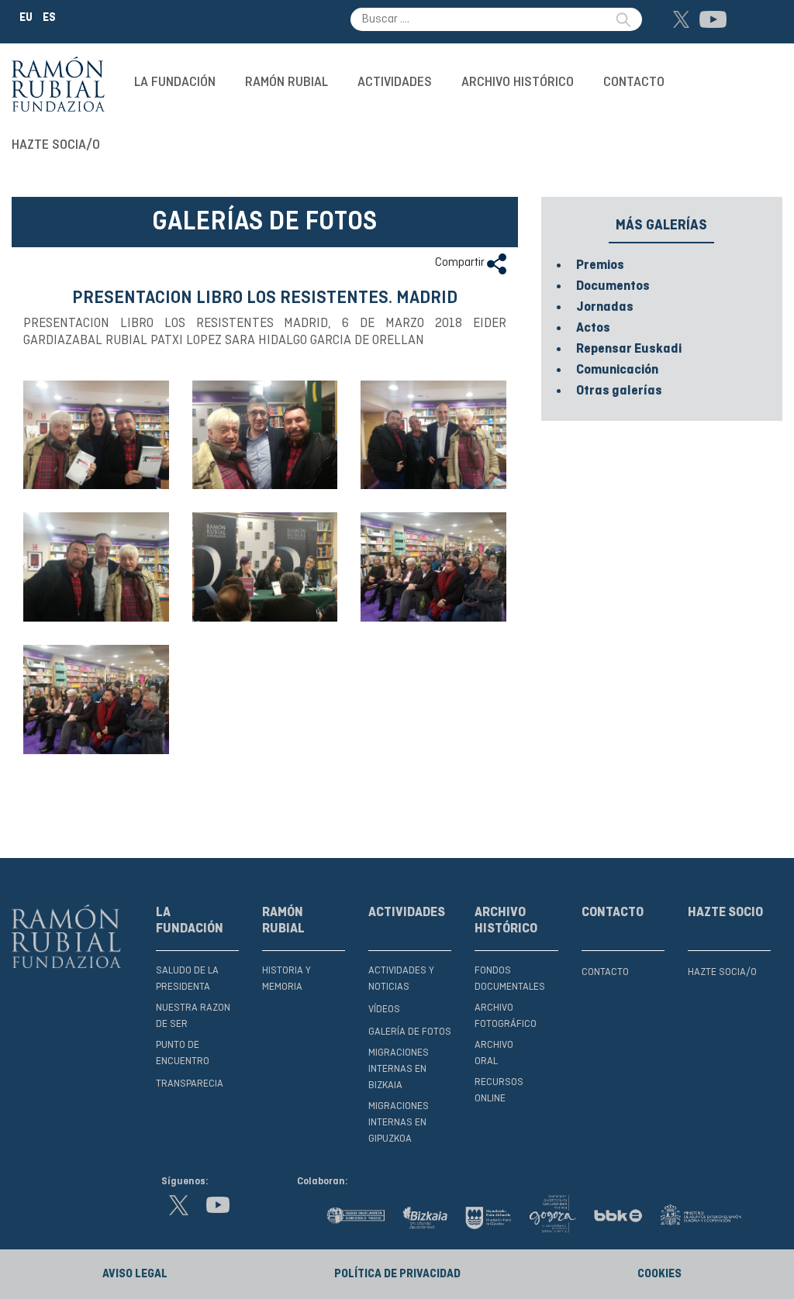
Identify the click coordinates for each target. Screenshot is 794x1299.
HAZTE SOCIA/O (56, 145)
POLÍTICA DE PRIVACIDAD (397, 1274)
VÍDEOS (384, 1009)
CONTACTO (634, 82)
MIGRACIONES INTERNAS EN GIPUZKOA (398, 1123)
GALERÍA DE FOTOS (409, 1032)
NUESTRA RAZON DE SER (193, 1016)
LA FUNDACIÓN (175, 82)
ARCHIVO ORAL (494, 1053)
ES (49, 17)
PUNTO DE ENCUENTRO (182, 1053)
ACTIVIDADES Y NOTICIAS (401, 979)
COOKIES (659, 1274)
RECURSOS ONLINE (499, 1090)
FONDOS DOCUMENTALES (510, 979)
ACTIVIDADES (394, 82)
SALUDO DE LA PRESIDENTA (187, 979)
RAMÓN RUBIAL (286, 82)
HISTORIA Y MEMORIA (286, 979)
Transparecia (189, 1084)
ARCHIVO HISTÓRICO (517, 82)
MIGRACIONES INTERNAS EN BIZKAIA (398, 1069)
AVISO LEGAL (134, 1274)
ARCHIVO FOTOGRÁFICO (506, 1016)
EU (26, 17)
